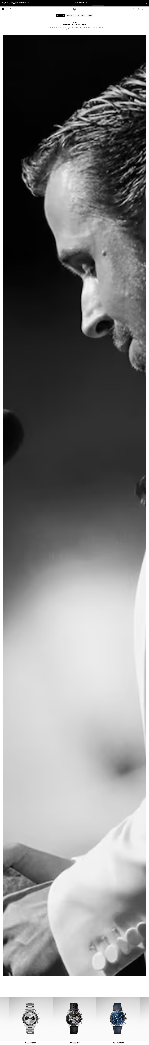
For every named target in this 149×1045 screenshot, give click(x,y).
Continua (99, 3)
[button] (142, 9)
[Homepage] (74, 9)
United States (81, 2)
